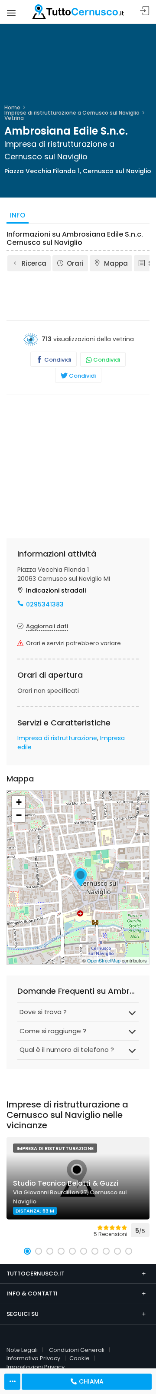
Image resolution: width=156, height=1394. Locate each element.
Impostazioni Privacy (35, 1367)
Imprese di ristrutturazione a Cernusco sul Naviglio (72, 112)
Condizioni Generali (76, 1350)
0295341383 (45, 604)
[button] (27, 1251)
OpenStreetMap (103, 960)
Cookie (79, 1358)
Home (12, 107)
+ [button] (19, 802)
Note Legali (22, 1350)
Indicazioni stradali (56, 590)
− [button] (19, 815)
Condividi (57, 360)
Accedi (145, 11)
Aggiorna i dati (47, 626)
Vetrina (14, 118)
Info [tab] (17, 215)
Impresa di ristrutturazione (57, 738)
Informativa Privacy (33, 1358)
